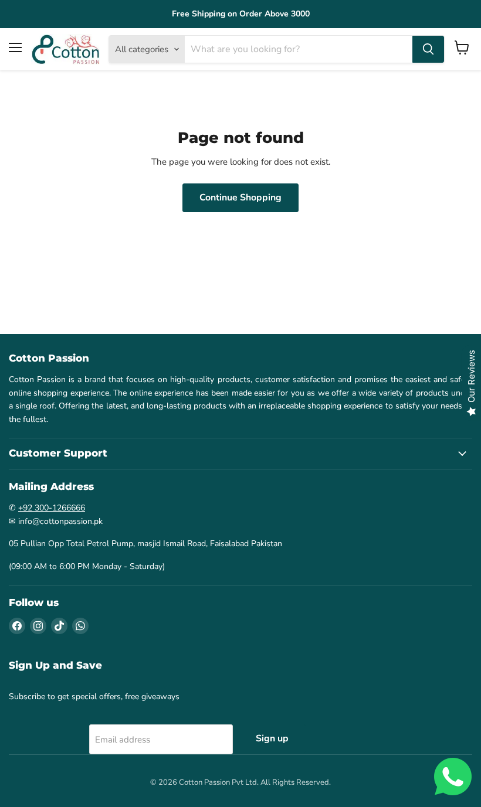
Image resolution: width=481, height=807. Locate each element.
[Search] (428, 49)
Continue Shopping (240, 197)
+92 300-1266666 (51, 507)
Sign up (272, 738)
